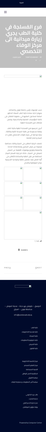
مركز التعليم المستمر (31, 365)
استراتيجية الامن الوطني (30, 373)
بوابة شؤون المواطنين (30, 407)
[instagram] (27, 5)
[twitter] (13, 426)
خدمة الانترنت (33, 398)
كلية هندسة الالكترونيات (30, 331)
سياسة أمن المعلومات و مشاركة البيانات (24, 382)
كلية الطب (34, 327)
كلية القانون (34, 348)
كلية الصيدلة (33, 336)
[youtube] (23, 5)
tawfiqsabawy (31, 57)
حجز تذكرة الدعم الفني (30, 402)
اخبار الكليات (16, 57)
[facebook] (18, 5)
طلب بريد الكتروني (32, 394)
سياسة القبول (33, 377)
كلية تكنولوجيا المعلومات (29, 340)
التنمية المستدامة (32, 369)
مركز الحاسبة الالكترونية (30, 361)
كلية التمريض (33, 344)
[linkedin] (9, 426)
